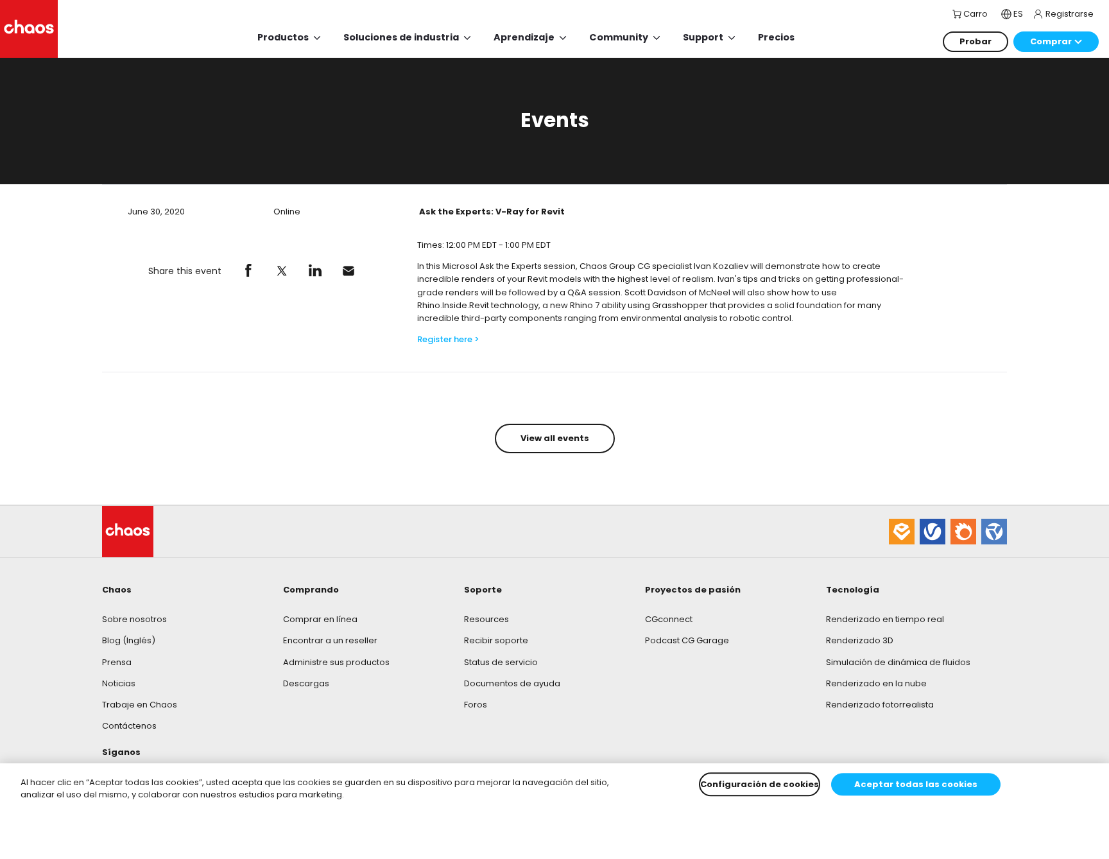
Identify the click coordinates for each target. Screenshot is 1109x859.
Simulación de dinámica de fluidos (898, 662)
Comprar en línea (320, 619)
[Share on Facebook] (248, 271)
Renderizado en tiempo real (885, 619)
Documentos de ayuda (512, 683)
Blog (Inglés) (128, 640)
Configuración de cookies (759, 784)
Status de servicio (501, 662)
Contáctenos (129, 726)
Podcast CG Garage (687, 640)
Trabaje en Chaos (139, 704)
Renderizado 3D (859, 640)
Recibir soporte (496, 640)
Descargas (306, 683)
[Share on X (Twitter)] (281, 271)
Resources (486, 619)
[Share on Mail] (348, 271)
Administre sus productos (336, 662)
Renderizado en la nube (876, 683)
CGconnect (668, 619)
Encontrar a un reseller (330, 640)
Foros (475, 704)
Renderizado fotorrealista (880, 704)
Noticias (118, 683)
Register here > (448, 339)
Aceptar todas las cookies (915, 784)
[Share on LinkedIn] (315, 271)
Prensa (117, 662)
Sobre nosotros (134, 619)
